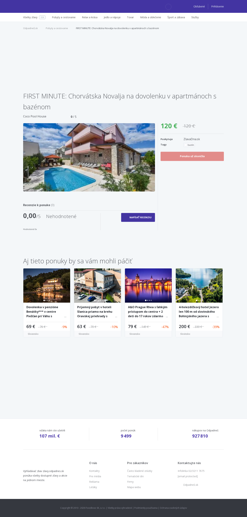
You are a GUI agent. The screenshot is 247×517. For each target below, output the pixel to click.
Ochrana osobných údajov (173, 507)
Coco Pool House (34, 116)
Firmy (130, 481)
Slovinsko (185, 333)
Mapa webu (134, 487)
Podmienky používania (145, 507)
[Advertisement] (123, 63)
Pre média (95, 476)
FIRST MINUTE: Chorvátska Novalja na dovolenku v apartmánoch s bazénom (117, 28)
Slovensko (33, 333)
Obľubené (199, 6)
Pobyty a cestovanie (57, 28)
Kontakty (94, 471)
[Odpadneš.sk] (37, 6)
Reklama (94, 481)
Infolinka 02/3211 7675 (191, 471)
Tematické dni (135, 476)
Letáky (93, 487)
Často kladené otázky (139, 471)
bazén (191, 145)
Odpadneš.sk (30, 28)
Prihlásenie (217, 6)
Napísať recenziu (140, 217)
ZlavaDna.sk (192, 139)
